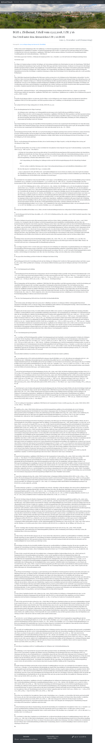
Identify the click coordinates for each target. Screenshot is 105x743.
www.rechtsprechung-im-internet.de (29, 44)
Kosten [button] (47, 2)
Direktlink (42, 44)
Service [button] (53, 2)
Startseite (16, 2)
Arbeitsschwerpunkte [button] (37, 2)
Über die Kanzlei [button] (24, 2)
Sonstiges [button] (59, 2)
